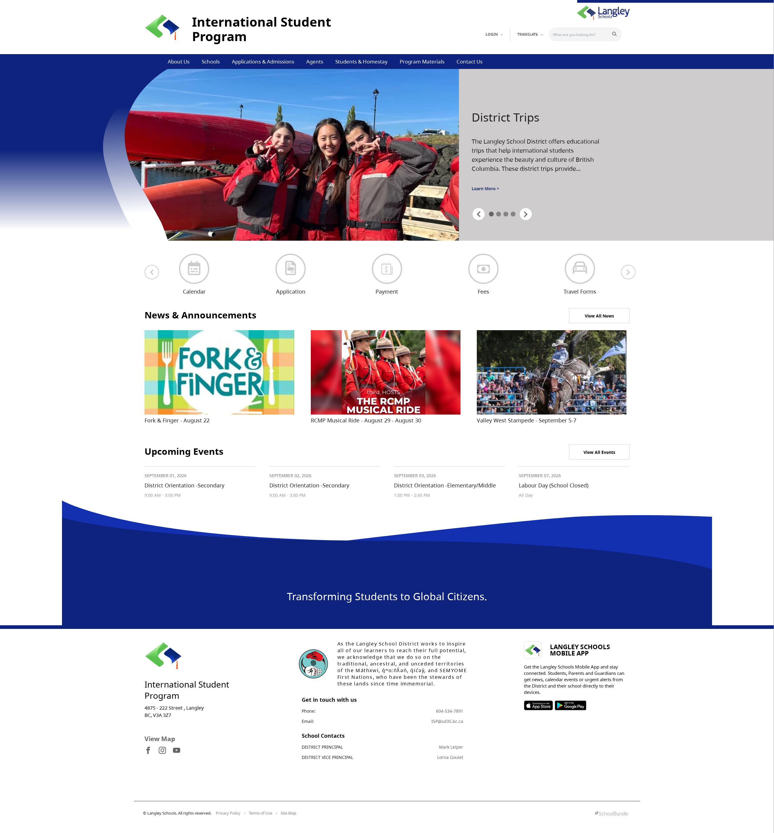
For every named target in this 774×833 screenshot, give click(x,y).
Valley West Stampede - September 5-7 (526, 420)
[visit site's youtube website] (176, 750)
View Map (160, 738)
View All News (599, 316)
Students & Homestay (361, 61)
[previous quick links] (152, 272)
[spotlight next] (526, 214)
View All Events (599, 452)
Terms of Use (260, 813)
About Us (179, 61)
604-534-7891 (449, 711)
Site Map (288, 813)
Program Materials (422, 61)
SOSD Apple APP (538, 705)
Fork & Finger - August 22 (177, 420)
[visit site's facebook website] (148, 750)
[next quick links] (628, 272)
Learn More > (485, 194)
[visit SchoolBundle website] (611, 814)
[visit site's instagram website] (162, 750)
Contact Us (470, 61)
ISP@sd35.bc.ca (447, 721)
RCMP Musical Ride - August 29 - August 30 (366, 420)
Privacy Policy (228, 813)
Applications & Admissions (263, 61)
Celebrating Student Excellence (525, 125)
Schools (211, 61)
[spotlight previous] (478, 214)
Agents (314, 61)
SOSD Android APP (570, 705)
